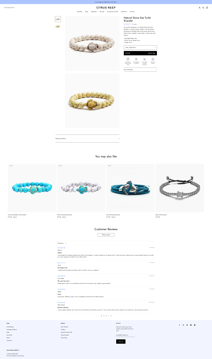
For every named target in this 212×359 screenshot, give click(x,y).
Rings (86, 12)
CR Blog (63, 329)
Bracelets (79, 12)
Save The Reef (64, 327)
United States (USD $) (9, 7)
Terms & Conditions (11, 356)
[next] (207, 189)
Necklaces (94, 12)
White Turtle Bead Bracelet (64, 215)
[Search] (203, 7)
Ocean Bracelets (65, 335)
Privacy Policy (20, 356)
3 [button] (106, 316)
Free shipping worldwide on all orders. (106, 2)
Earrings (102, 12)
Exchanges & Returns (12, 329)
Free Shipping (10, 327)
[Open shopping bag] (207, 8)
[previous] (5, 189)
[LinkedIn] (194, 325)
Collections (124, 12)
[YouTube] (190, 325)
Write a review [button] (106, 235)
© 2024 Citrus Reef (12, 354)
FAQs (8, 332)
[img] (61, 248)
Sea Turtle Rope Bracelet (113, 215)
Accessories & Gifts (112, 12)
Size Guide (9, 335)
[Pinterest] (187, 325)
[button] (127, 24)
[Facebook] (179, 325)
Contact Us (9, 340)
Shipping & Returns (60, 138)
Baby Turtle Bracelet (161, 215)
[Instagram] (183, 325)
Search (8, 338)
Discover (132, 12)
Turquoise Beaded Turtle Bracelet (17, 215)
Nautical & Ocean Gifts (66, 332)
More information (128, 70)
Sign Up (121, 341)
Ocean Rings (64, 338)
